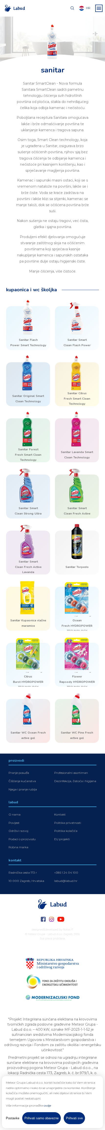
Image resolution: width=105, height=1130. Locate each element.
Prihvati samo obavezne (41, 1118)
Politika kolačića (65, 831)
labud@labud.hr (65, 881)
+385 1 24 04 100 (66, 872)
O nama (15, 814)
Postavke (12, 1118)
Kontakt (60, 814)
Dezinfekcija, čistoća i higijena (75, 781)
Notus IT (68, 929)
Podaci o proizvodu (22, 839)
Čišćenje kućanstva (22, 781)
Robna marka (18, 847)
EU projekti (62, 839)
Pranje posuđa (19, 773)
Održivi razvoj (18, 831)
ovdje (47, 1105)
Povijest (14, 823)
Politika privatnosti (67, 823)
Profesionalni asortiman (71, 773)
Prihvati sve (74, 1118)
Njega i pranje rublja (23, 789)
